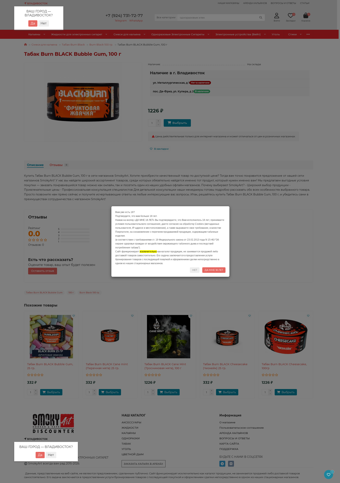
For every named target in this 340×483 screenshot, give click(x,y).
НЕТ (194, 269)
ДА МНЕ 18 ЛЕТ (214, 269)
